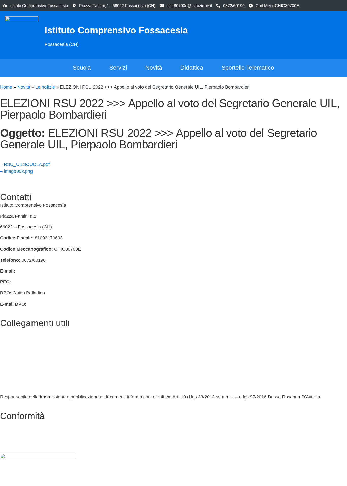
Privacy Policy (14, 423)
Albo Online (12, 375)
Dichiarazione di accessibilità (29, 434)
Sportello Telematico (248, 67)
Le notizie (45, 87)
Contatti (8, 331)
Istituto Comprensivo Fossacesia (116, 30)
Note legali (11, 445)
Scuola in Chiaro (17, 386)
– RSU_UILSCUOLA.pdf (25, 164)
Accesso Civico (15, 352)
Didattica (191, 67)
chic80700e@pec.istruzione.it (42, 281)
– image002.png (16, 171)
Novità (153, 67)
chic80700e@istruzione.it (189, 5)
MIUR (6, 342)
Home (6, 87)
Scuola (82, 67)
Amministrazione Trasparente (29, 363)
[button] (319, 34)
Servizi (118, 67)
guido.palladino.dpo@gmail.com (60, 304)
